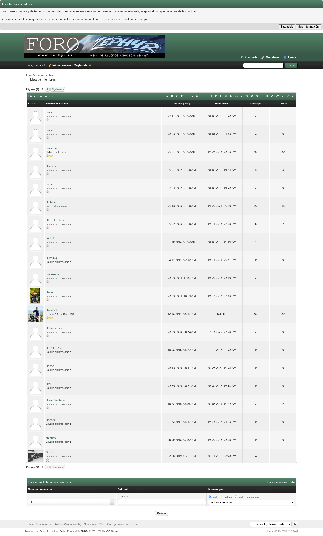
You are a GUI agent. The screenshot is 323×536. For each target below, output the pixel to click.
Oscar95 (51, 420)
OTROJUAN (53, 348)
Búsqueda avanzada (281, 482)
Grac (42, 531)
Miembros (272, 57)
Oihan (49, 452)
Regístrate (80, 65)
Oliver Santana (55, 400)
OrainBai (51, 166)
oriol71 (50, 238)
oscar (49, 184)
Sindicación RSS (94, 524)
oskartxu (51, 148)
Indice (30, 524)
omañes (51, 438)
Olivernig (51, 258)
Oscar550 (52, 310)
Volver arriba (44, 524)
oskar (49, 130)
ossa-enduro (53, 274)
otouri (49, 292)
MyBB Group (110, 531)
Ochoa (50, 366)
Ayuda (292, 57)
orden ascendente (222, 497)
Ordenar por (215, 489)
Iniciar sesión (61, 65)
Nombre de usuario (40, 489)
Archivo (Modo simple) (67, 524)
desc (186, 103)
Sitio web (123, 489)
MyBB (84, 531)
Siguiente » (58, 89)
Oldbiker (51, 202)
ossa (49, 112)
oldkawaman (54, 328)
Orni (48, 384)
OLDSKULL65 (55, 220)
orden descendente (249, 497)
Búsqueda (250, 57)
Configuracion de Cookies (122, 524)
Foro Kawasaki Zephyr (39, 75)
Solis (62, 531)
